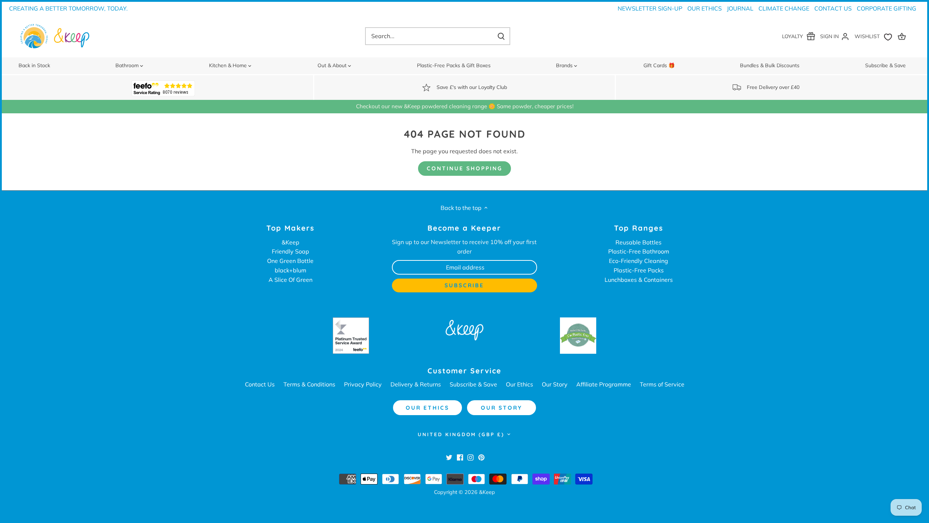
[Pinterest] (481, 457)
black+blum (290, 270)
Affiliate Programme (603, 384)
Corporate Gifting (886, 8)
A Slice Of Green (290, 279)
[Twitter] (449, 457)
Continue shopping (465, 168)
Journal (740, 8)
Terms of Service (662, 384)
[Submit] (500, 36)
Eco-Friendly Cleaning (638, 260)
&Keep (290, 242)
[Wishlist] (875, 36)
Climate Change (783, 8)
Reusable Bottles (638, 242)
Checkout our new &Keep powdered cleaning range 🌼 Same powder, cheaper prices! (464, 106)
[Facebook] (460, 457)
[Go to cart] (902, 36)
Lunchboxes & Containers (639, 279)
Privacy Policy (363, 384)
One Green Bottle (290, 260)
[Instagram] (470, 457)
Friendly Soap (290, 251)
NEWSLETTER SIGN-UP (650, 8)
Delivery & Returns (415, 384)
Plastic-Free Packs (639, 270)
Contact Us (833, 8)
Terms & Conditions (309, 384)
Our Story (555, 384)
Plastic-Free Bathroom (638, 251)
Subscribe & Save (473, 384)
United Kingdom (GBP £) (461, 434)
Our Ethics (704, 8)
